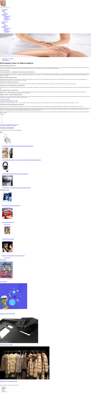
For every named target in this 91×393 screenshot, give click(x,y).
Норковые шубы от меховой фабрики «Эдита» (9, 381)
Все (5, 12)
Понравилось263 (7, 241)
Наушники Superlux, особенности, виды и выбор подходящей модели (15, 173)
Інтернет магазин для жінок (5, 99)
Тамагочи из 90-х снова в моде (8, 222)
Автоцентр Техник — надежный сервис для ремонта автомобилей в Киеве (16, 187)
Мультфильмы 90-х (7, 28)
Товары (3, 11)
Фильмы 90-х (6, 29)
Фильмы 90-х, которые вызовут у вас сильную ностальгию (13, 255)
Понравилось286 (7, 207)
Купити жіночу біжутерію (4, 70)
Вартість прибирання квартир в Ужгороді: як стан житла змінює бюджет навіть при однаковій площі (21, 159)
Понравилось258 (7, 257)
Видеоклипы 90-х (7, 18)
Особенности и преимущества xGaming (7, 313)
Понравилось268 (7, 224)
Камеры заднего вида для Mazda (6, 344)
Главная (3, 386)
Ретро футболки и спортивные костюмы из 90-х (11, 205)
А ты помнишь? (5, 9)
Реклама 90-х (6, 19)
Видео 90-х (4, 15)
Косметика (7, 60)
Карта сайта (4, 387)
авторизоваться (19, 130)
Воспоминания (5, 14)
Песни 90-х (6, 17)
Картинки (4, 10)
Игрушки (6, 13)
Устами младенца (3, 281)
